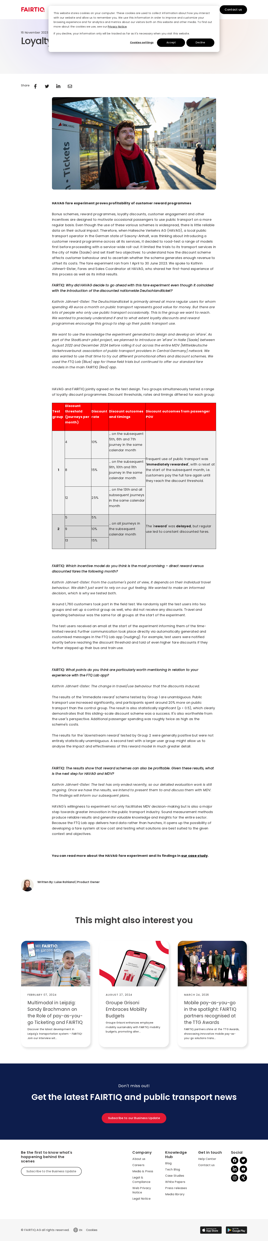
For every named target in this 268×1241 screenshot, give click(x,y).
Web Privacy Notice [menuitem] (141, 1190)
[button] (75, 1230)
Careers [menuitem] (138, 1165)
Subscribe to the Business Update (51, 1171)
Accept (171, 42)
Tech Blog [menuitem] (172, 1169)
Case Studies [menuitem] (174, 1176)
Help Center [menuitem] (207, 1159)
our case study (194, 855)
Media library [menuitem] (175, 1194)
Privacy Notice (117, 26)
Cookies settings (142, 42)
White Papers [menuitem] (175, 1182)
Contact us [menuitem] (206, 1165)
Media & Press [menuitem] (142, 1171)
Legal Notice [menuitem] (141, 1199)
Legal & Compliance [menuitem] (141, 1179)
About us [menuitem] (138, 1159)
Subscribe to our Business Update (134, 1118)
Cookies (91, 1230)
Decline (200, 42)
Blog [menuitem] (168, 1163)
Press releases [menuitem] (176, 1188)
